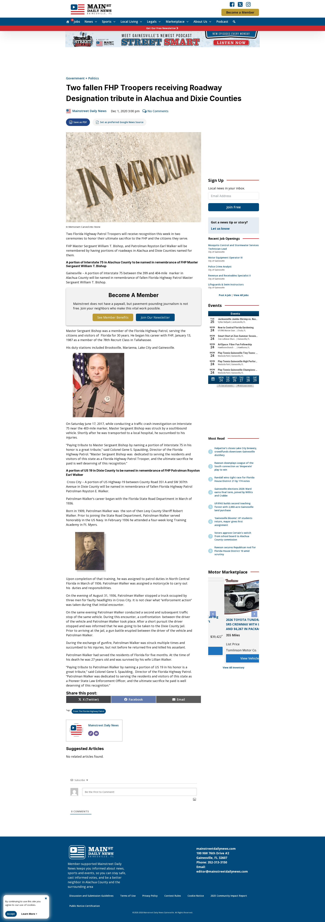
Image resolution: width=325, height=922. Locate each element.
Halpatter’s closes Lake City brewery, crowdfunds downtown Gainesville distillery (235, 452)
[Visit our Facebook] (232, 4)
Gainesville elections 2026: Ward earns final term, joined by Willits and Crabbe (233, 492)
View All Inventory (233, 667)
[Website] (90, 733)
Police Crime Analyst (220, 266)
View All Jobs (241, 295)
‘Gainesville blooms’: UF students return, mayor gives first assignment (233, 522)
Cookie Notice (196, 895)
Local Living (129, 21)
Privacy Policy (150, 895)
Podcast (222, 21)
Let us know (220, 228)
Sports (106, 21)
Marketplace (175, 21)
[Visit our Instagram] (248, 4)
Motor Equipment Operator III (225, 257)
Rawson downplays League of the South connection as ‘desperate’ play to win (233, 466)
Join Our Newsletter (155, 317)
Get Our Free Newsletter (161, 28)
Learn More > (29, 913)
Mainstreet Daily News (89, 111)
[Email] (96, 733)
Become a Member (240, 12)
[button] (213, 614)
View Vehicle (212, 655)
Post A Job (225, 295)
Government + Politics (82, 78)
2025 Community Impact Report (229, 895)
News (88, 21)
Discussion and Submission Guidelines (91, 895)
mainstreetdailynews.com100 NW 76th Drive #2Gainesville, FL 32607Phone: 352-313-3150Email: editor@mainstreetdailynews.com (222, 860)
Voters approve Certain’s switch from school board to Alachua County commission (232, 536)
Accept (11, 913)
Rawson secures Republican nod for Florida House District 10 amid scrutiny (235, 551)
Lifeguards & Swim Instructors (226, 284)
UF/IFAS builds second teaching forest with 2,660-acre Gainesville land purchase (233, 507)
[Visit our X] (240, 4)
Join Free (233, 207)
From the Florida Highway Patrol (88, 711)
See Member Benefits (112, 317)
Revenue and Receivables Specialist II (229, 275)
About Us (200, 21)
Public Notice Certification (84, 905)
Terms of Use (128, 895)
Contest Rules (172, 895)
